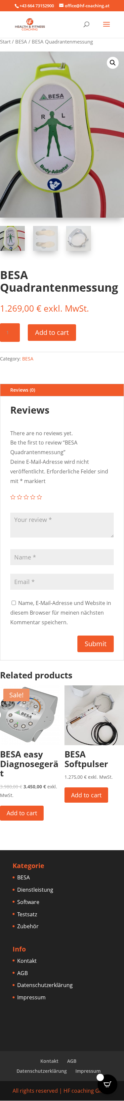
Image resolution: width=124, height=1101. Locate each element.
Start (5, 41)
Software (28, 902)
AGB (22, 973)
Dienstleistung (35, 889)
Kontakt (27, 960)
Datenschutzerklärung (45, 985)
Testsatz (27, 914)
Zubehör (28, 926)
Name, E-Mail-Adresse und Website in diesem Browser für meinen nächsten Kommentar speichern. (60, 612)
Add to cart (52, 332)
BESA (21, 41)
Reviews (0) (22, 390)
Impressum (31, 997)
